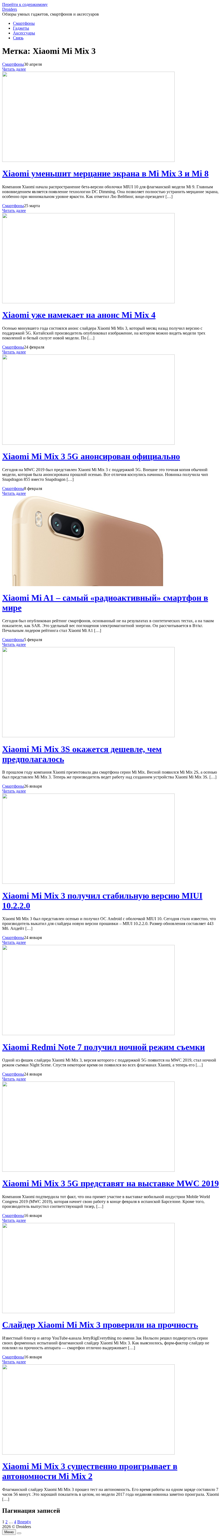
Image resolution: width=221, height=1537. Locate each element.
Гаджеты (21, 28)
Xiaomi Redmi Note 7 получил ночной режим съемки (103, 1047)
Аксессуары (24, 33)
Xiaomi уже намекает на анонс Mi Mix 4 (79, 315)
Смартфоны (24, 23)
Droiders (9, 9)
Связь (18, 38)
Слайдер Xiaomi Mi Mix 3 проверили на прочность (100, 1325)
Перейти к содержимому (25, 4)
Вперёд (24, 1521)
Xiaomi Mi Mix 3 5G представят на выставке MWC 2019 (110, 1183)
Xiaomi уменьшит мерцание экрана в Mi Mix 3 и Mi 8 (105, 173)
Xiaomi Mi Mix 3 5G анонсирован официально (91, 456)
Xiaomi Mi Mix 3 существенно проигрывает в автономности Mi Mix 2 (89, 1471)
